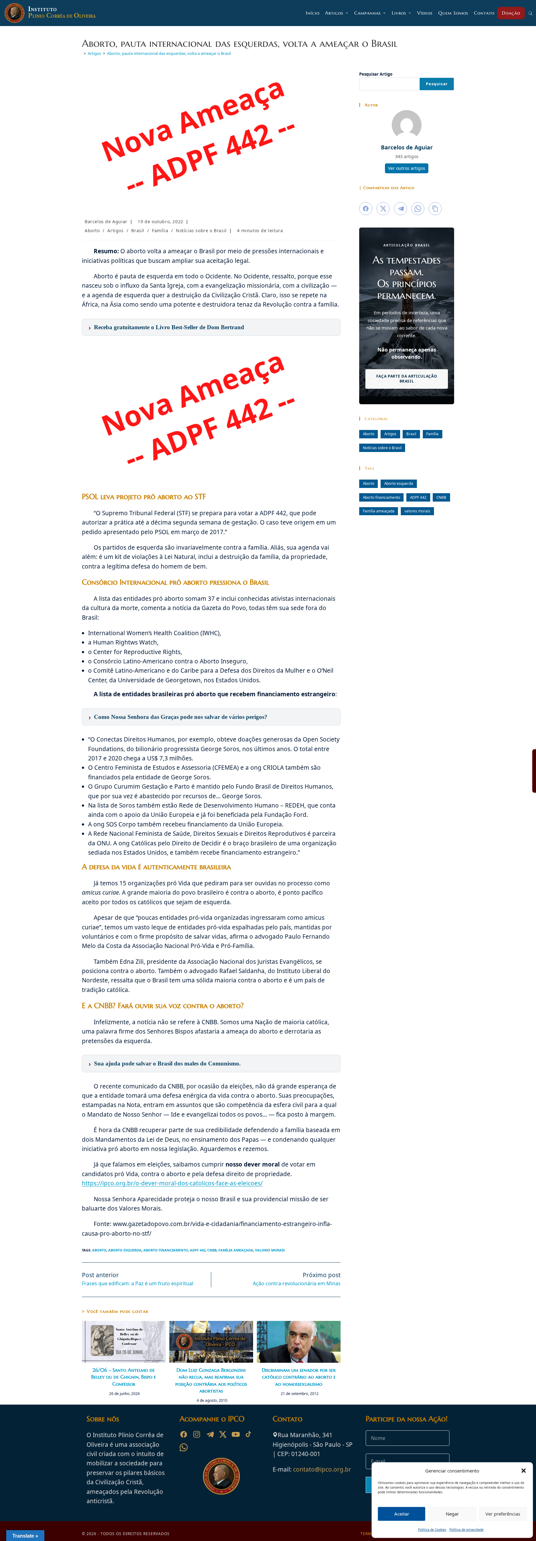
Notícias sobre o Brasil (201, 230)
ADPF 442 (197, 1250)
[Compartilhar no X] (383, 208)
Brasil (137, 230)
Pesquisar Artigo (375, 74)
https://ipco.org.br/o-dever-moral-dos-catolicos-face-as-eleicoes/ (172, 1183)
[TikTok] (249, 1434)
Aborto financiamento (165, 1250)
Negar (452, 1514)
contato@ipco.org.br (322, 1469)
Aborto (92, 230)
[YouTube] (236, 1434)
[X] (223, 1434)
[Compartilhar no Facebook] (365, 208)
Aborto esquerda (124, 1250)
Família (160, 230)
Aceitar (401, 1514)
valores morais (270, 1250)
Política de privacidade (466, 1529)
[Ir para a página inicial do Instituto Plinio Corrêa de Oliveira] (221, 1476)
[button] (523, 1471)
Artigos (115, 230)
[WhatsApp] (184, 1447)
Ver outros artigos (406, 168)
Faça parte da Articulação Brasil (406, 379)
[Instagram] (197, 1434)
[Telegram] (210, 1434)
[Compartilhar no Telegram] (400, 208)
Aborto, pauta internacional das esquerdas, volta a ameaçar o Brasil (169, 53)
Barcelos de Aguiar (106, 221)
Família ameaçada (235, 1250)
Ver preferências (502, 1514)
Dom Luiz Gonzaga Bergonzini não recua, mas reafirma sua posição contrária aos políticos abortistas (211, 1380)
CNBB (212, 1250)
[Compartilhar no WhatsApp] (417, 208)
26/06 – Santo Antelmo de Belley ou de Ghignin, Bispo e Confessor (123, 1377)
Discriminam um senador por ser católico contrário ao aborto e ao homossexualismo (299, 1377)
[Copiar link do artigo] (435, 208)
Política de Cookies (432, 1529)
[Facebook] (184, 1434)
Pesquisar (437, 83)
